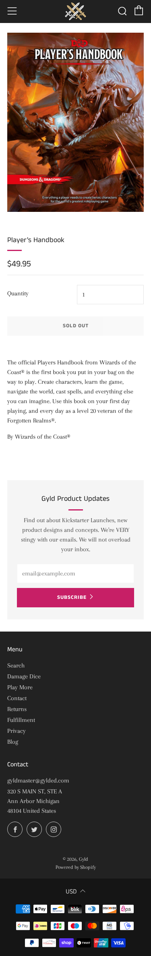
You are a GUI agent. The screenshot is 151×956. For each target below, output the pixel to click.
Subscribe (72, 597)
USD (71, 891)
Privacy (16, 730)
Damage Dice (24, 676)
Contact (17, 698)
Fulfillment (21, 720)
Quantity (18, 293)
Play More (20, 687)
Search (16, 665)
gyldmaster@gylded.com (38, 780)
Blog (12, 741)
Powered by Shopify (76, 867)
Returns (17, 709)
